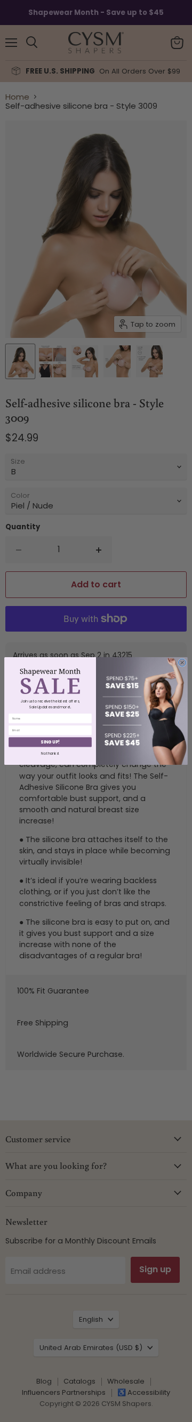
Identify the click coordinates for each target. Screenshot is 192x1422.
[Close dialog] (182, 662)
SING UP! (50, 742)
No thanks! (50, 753)
